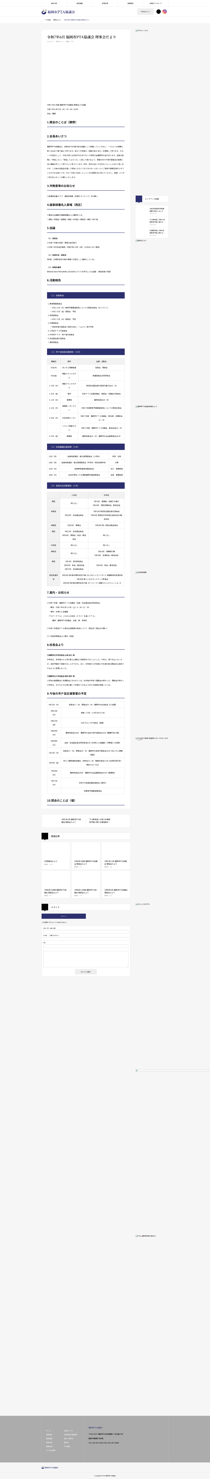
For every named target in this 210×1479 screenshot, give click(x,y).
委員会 (66, 1442)
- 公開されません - (51, 935)
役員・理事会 (68, 1438)
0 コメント (64, 916)
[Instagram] (163, 1467)
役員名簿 (49, 1442)
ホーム (48, 1431)
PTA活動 (67, 1446)
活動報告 (130, 3)
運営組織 (80, 3)
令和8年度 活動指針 (70, 1434)
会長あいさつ (68, 1431)
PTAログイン (145, 12)
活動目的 (49, 1434)
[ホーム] (42, 20)
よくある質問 (50, 1450)
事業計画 (49, 1446)
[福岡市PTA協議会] (58, 11)
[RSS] (167, 1467)
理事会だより (60, 41)
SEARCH (158, 11)
